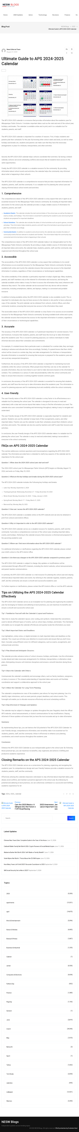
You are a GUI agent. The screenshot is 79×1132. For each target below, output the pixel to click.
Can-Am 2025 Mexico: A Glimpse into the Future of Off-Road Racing (25, 806)
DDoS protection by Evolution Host (66, 1128)
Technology (42, 15)
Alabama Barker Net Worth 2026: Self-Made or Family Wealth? (24, 852)
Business (55, 15)
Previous (17, 802)
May (39, 1038)
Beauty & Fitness (39, 939)
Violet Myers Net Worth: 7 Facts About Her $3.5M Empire (22, 858)
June (39, 1020)
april (39, 911)
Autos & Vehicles (39, 930)
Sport (39, 1056)
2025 (12, 794)
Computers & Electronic (39, 975)
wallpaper (39, 1092)
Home (5, 15)
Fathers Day (39, 984)
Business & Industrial (39, 948)
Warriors (39, 1101)
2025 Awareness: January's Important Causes (49, 806)
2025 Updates (18, 15)
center (39, 966)
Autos (31, 15)
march (39, 1029)
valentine (39, 1083)
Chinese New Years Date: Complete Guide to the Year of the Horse (25, 840)
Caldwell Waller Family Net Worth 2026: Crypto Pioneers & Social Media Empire (29, 846)
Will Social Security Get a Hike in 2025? (16, 870)
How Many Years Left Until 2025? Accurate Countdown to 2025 (24, 864)
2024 (7, 794)
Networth (39, 1047)
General (39, 1011)
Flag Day (39, 1002)
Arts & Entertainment (39, 920)
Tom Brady (39, 1074)
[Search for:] (32, 818)
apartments (39, 902)
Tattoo (39, 1065)
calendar (18, 794)
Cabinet (39, 957)
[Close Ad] (40, 1130)
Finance (67, 15)
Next (56, 802)
